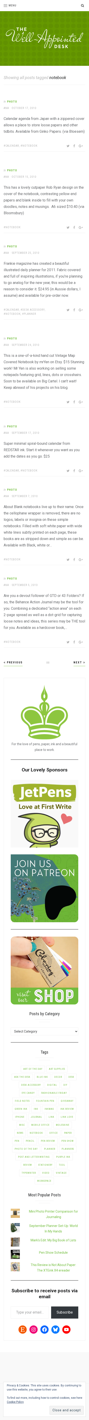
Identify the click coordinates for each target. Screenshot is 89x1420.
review (27, 1165)
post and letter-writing (34, 1157)
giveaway (67, 1101)
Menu (12, 5)
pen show (67, 1141)
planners (68, 1149)
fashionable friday (54, 1093)
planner (30, 313)
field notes (22, 1101)
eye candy (28, 1093)
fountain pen (45, 1101)
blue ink (42, 1077)
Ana (6, 108)
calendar (12, 145)
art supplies (57, 1069)
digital (52, 1085)
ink (36, 1109)
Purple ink (63, 1157)
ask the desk (22, 1077)
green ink (21, 1109)
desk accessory (33, 309)
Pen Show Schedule (53, 1252)
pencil (30, 1141)
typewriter (29, 1173)
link (51, 1117)
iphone (19, 1117)
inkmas (49, 1109)
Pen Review (48, 1141)
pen (17, 1141)
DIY (65, 1085)
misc (22, 1125)
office (53, 1133)
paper (68, 1133)
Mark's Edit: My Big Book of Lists (53, 1240)
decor (58, 1077)
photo (12, 101)
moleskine (62, 1125)
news (20, 1133)
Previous (14, 662)
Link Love (67, 1117)
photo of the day (26, 1149)
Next (78, 662)
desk (71, 1077)
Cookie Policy (15, 1402)
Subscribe (65, 1312)
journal (36, 1117)
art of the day (32, 1069)
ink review (67, 1109)
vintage (61, 1173)
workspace (44, 1181)
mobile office (40, 1125)
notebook (29, 145)
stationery (45, 1165)
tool (62, 1165)
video (46, 1173)
